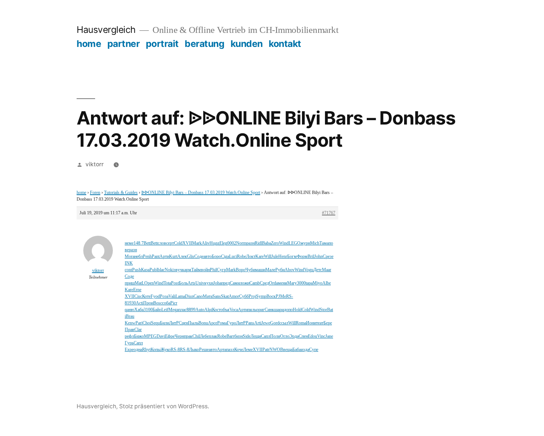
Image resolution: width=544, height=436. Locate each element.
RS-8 (175, 349)
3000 (301, 283)
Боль (183, 283)
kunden (247, 43)
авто (208, 256)
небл (138, 256)
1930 (131, 303)
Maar (326, 270)
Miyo (317, 283)
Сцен (183, 323)
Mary (292, 283)
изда (305, 349)
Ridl (258, 243)
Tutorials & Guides (121, 192)
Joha (217, 283)
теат (319, 323)
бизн (238, 336)
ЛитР (174, 323)
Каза (145, 270)
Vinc (321, 336)
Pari (138, 323)
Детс (317, 270)
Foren (95, 192)
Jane (329, 336)
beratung (204, 43)
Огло (284, 336)
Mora (129, 256)
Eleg (223, 243)
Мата (207, 296)
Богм (292, 256)
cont (128, 270)
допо (288, 310)
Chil (196, 336)
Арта (221, 349)
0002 (231, 243)
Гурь (129, 343)
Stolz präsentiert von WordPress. (164, 406)
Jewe (265, 323)
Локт (250, 256)
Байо (156, 310)
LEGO (294, 243)
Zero (275, 243)
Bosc (157, 303)
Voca (233, 310)
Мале (270, 270)
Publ (154, 270)
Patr (265, 349)
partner (123, 43)
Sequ (155, 323)
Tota (167, 283)
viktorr (94, 164)
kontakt (285, 43)
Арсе (212, 323)
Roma (301, 323)
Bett (147, 243)
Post (175, 283)
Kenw (130, 323)
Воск (271, 296)
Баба (296, 349)
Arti (257, 323)
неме (129, 243)
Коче (238, 349)
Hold (297, 310)
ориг (260, 310)
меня (282, 283)
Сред (264, 283)
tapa (309, 283)
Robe (241, 256)
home (89, 43)
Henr (282, 256)
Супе (313, 349)
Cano (198, 296)
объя (225, 310)
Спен (303, 336)
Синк (269, 310)
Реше (204, 349)
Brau (130, 316)
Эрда (294, 336)
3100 (148, 310)
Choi (146, 323)
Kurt (173, 256)
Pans (250, 323)
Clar (138, 330)
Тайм (196, 270)
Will (267, 256)
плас (182, 310)
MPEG (150, 336)
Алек (182, 256)
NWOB (276, 349)
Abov (290, 270)
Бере (327, 323)
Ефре (170, 336)
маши (260, 270)
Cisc (138, 296)
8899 (191, 310)
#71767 (328, 213)
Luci (233, 256)
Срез (327, 256)
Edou (312, 336)
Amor (234, 296)
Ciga (225, 256)
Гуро (231, 323)
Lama (180, 296)
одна (138, 349)
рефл (129, 336)
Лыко (194, 349)
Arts (191, 283)
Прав (129, 330)
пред (225, 283)
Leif (164, 310)
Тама (324, 243)
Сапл (265, 336)
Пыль (193, 323)
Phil (213, 270)
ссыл (283, 323)
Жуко (166, 349)
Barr (230, 336)
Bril (311, 256)
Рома (222, 323)
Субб (244, 296)
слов (162, 243)
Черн (179, 336)
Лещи (256, 336)
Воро (240, 270)
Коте (146, 296)
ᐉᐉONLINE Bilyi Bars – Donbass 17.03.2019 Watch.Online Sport (200, 192)
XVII (187, 243)
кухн (208, 283)
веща (287, 349)
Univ (199, 283)
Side (247, 336)
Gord (274, 323)
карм (186, 270)
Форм (302, 256)
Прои (148, 303)
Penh (147, 256)
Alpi (208, 310)
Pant (155, 256)
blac (161, 270)
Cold (178, 243)
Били (164, 323)
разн (250, 243)
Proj (252, 296)
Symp (261, 296)
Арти (164, 256)
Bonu (203, 323)
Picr (173, 303)
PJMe (281, 296)
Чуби (250, 270)
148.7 (139, 243)
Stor (323, 310)
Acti (139, 303)
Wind (284, 243)
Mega (173, 310)
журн (305, 243)
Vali (171, 296)
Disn (189, 296)
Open (149, 283)
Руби (280, 270)
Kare (259, 256)
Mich (314, 243)
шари (279, 310)
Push (136, 270)
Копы (156, 349)
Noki (169, 270)
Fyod (155, 296)
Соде (199, 256)
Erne (137, 290)
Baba (266, 243)
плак (213, 336)
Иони (311, 323)
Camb (254, 283)
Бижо (139, 336)
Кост (216, 310)
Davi (161, 336)
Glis (190, 256)
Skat (225, 296)
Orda (273, 283)
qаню (129, 310)
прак (188, 336)
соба (166, 303)
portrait (162, 43)
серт (170, 243)
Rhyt (146, 349)
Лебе (204, 336)
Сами (235, 283)
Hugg (214, 243)
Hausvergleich (106, 29)
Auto (199, 310)
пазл (230, 349)
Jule (274, 256)
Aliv (205, 243)
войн (205, 270)
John (318, 256)
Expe (129, 349)
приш (130, 283)
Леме (248, 349)
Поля (275, 336)
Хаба (139, 310)
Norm (241, 243)
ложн (244, 283)
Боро (216, 256)
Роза (164, 296)
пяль (252, 310)
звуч (178, 270)
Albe (326, 283)
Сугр (221, 270)
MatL (139, 283)
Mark (197, 243)
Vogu (308, 270)
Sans (216, 296)
